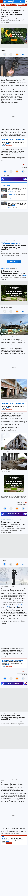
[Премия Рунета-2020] (13, 1)
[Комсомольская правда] (8, 2)
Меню (1, 1)
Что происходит (8, 7)
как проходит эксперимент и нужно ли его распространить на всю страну (13, 142)
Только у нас (9, 4)
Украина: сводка (23, 4)
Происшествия (10, 191)
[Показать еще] (23, 54)
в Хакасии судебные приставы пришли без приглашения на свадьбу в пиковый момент (17, 196)
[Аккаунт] (26, 1)
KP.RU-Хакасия (7, 175)
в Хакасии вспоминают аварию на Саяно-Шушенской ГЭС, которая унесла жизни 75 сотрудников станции (17, 204)
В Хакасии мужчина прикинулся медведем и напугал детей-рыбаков (17, 189)
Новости (3, 4)
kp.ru (26, 164)
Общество (4, 145)
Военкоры (15, 4)
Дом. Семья (3, 240)
